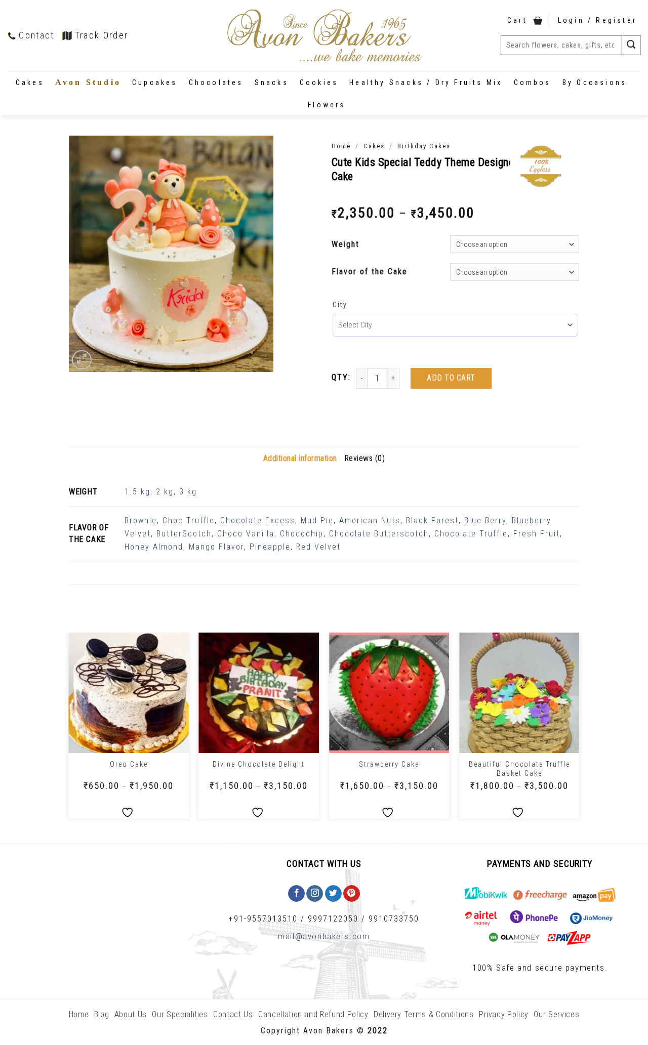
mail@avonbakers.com (324, 936)
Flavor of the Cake (370, 271)
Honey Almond (154, 547)
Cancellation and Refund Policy (313, 1014)
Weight (345, 244)
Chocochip (301, 533)
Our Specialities (180, 1014)
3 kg (188, 491)
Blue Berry (485, 520)
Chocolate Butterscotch (379, 533)
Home (341, 146)
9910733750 (394, 919)
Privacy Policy (504, 1014)
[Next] (578, 729)
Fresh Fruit (536, 533)
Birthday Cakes (424, 146)
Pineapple (270, 547)
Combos (532, 82)
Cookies (319, 82)
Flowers (326, 105)
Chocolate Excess (257, 520)
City (340, 305)
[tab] (300, 458)
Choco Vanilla (245, 533)
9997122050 (333, 919)
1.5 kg (137, 491)
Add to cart (451, 378)
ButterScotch (184, 533)
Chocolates (216, 82)
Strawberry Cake (389, 764)
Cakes (30, 82)
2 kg (165, 491)
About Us (130, 1014)
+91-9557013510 (263, 919)
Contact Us (233, 1014)
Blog (101, 1014)
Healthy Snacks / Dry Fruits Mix (425, 82)
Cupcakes (155, 82)
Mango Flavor (216, 547)
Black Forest (432, 520)
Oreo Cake (129, 764)
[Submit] (631, 45)
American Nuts (369, 520)
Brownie (141, 520)
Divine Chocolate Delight (259, 764)
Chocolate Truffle (471, 533)
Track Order (102, 35)
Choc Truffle (189, 520)
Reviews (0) (364, 458)
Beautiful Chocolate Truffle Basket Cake (519, 768)
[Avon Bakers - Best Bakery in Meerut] (324, 35)
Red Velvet (318, 547)
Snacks (272, 82)
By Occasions (594, 82)
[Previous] (69, 729)
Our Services (556, 1014)
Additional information (300, 458)
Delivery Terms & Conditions (424, 1014)
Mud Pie (317, 520)
